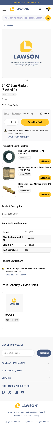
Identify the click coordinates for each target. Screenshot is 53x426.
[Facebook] (3, 392)
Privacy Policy (13, 412)
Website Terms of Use (22, 415)
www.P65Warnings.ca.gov (18, 137)
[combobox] (26, 18)
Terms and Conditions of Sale (31, 412)
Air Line (10, 25)
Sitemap (36, 415)
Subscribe (44, 353)
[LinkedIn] (16, 392)
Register (16, 113)
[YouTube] (22, 392)
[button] (22, 80)
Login (6, 113)
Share (46, 113)
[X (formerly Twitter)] (9, 392)
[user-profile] (40, 9)
